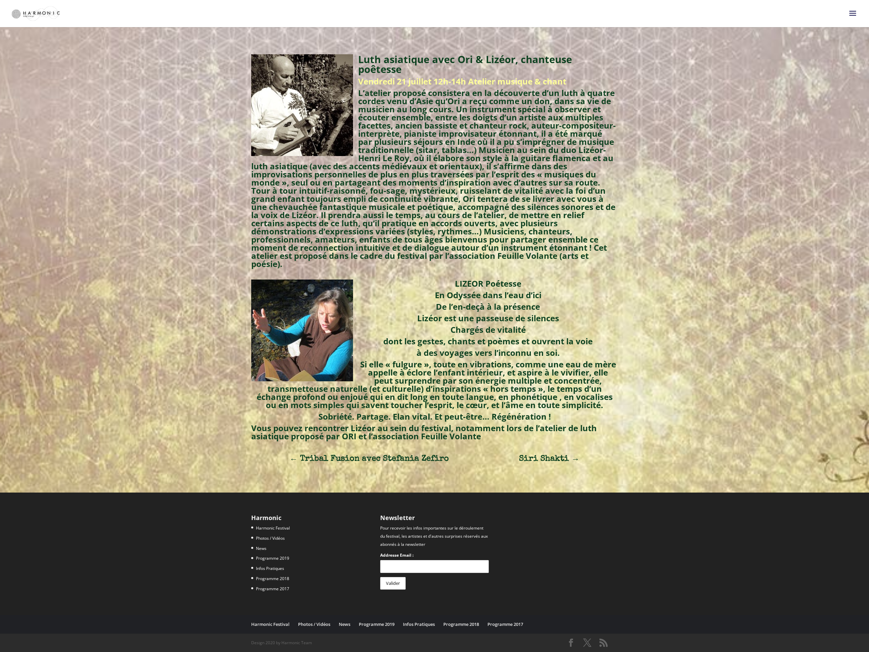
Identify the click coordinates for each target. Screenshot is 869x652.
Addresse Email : (396, 555)
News (261, 548)
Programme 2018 (272, 578)
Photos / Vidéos (270, 538)
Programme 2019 (272, 558)
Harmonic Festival (273, 528)
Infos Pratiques (270, 568)
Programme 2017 (272, 589)
